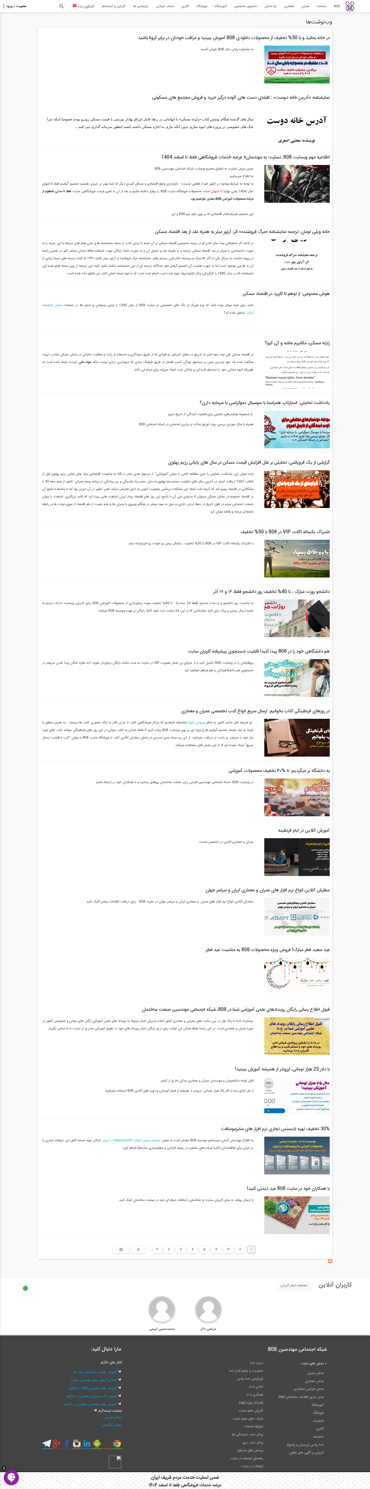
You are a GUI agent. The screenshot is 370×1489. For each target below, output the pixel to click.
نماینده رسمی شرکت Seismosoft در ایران (131, 1140)
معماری (289, 6)
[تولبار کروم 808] (117, 1445)
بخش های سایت (312, 1363)
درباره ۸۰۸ (256, 1363)
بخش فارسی (112, 1417)
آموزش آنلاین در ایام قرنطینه (304, 830)
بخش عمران (315, 1373)
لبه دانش (271, 6)
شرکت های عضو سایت (248, 1419)
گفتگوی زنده (85, 6)
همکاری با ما (254, 1395)
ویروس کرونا (197, 722)
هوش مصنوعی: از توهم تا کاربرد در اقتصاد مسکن (286, 294)
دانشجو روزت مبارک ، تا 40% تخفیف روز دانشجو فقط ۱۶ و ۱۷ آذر (271, 592)
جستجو (61, 6)
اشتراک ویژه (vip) (251, 1403)
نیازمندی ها (141, 6)
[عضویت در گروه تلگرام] (46, 1445)
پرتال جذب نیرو (253, 1442)
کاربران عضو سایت (251, 1410)
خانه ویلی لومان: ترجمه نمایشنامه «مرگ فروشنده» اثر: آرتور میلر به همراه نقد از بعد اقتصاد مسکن (242, 232)
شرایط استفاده (253, 1426)
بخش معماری (314, 1381)
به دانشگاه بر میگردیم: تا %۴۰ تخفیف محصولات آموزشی (279, 771)
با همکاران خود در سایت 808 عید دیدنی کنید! (288, 1189)
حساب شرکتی (165, 6)
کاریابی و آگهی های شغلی (306, 1453)
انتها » (121, 1249)
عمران (305, 6)
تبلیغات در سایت (252, 1466)
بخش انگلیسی (111, 1425)
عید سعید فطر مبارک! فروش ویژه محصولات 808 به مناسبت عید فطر (268, 950)
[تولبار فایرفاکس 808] (107, 1445)
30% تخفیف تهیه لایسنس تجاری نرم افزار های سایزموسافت (275, 1129)
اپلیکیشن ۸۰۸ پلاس (250, 1379)
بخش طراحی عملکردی (309, 1389)
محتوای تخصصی (245, 6)
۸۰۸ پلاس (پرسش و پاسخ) (305, 1445)
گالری (185, 6)
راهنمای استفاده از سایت (246, 1458)
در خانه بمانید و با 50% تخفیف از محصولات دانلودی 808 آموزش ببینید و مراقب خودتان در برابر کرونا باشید (234, 38)
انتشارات (318, 1421)
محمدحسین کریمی (162, 1329)
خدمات (321, 6)
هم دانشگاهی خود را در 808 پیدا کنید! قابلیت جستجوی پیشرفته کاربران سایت (259, 651)
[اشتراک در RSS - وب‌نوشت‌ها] (330, 1262)
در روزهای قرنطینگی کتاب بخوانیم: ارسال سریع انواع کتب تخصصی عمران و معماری (255, 711)
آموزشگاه (221, 6)
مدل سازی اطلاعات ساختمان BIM (301, 1397)
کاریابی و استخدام (114, 6)
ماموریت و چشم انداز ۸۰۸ (246, 1371)
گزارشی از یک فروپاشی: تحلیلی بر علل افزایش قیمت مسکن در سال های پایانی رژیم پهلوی (249, 462)
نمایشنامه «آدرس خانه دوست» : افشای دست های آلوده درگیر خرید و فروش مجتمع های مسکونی (241, 97)
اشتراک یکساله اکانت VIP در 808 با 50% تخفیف (285, 532)
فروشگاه (202, 6)
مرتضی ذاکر (208, 1329)
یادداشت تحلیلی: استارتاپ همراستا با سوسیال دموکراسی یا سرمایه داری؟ (265, 403)
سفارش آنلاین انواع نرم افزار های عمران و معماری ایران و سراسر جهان (268, 890)
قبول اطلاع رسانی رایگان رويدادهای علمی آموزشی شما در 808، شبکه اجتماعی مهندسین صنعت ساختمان (236, 1009)
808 (337, 6)
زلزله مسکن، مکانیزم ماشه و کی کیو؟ (297, 343)
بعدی (138, 1249)
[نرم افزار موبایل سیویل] (97, 1445)
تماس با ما (256, 1387)
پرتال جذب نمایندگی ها (247, 1434)
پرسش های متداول (250, 1450)
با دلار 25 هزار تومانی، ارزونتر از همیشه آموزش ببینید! (282, 1069)
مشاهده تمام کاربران (294, 1285)
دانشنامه (318, 1437)
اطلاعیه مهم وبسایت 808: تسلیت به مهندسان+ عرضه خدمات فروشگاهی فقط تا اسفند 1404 (245, 157)
